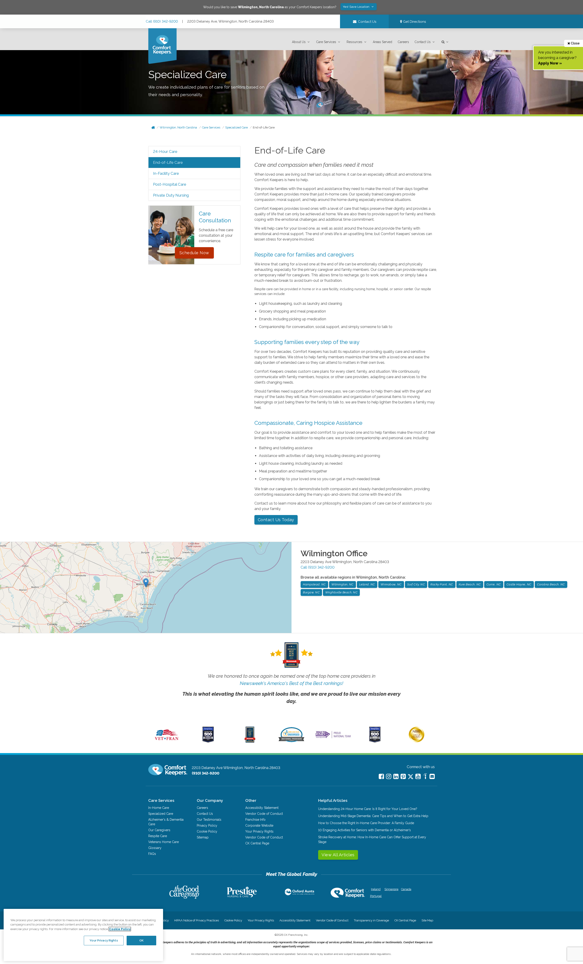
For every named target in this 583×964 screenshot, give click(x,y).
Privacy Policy (207, 825)
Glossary (154, 848)
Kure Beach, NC (470, 584)
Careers (403, 42)
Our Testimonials (209, 819)
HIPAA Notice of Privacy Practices (196, 920)
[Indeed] (425, 776)
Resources (354, 42)
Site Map (427, 920)
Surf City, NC (416, 584)
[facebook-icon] (381, 776)
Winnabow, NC (391, 584)
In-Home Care (158, 808)
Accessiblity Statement (262, 808)
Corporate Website (259, 825)
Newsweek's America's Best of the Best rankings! (291, 683)
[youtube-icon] (418, 776)
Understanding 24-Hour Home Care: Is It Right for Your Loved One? (367, 809)
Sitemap (203, 837)
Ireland (376, 889)
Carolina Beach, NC (551, 584)
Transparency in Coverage (371, 920)
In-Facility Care (166, 173)
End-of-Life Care (264, 127)
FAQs (152, 854)
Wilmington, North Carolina (178, 127)
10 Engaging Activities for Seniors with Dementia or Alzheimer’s (364, 830)
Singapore (390, 889)
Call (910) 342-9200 (162, 21)
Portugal (376, 896)
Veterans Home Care (163, 842)
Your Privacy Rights (259, 831)
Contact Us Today (276, 519)
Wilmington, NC (342, 584)
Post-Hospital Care (169, 184)
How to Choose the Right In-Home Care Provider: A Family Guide (366, 823)
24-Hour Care (165, 151)
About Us (299, 42)
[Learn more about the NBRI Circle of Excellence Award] (416, 741)
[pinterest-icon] (403, 776)
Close (575, 43)
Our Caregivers (159, 830)
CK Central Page (257, 843)
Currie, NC (493, 584)
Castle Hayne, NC (519, 584)
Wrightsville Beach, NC (341, 592)
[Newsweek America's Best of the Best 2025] (250, 741)
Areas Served (382, 42)
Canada (406, 889)
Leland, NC (367, 584)
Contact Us (422, 42)
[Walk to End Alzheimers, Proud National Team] (333, 738)
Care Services (326, 42)
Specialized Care (236, 127)
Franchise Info (255, 819)
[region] (83, 935)
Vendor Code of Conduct (264, 813)
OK (141, 940)
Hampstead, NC (314, 584)
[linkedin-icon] (396, 776)
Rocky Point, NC (441, 584)
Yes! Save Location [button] (357, 6)
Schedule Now (194, 252)
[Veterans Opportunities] (166, 741)
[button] (301, 42)
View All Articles (338, 854)
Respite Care (157, 836)
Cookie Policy (207, 831)
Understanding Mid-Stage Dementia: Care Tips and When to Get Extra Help (373, 816)
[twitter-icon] (410, 776)
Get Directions (414, 22)
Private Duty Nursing (171, 195)
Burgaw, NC (311, 592)
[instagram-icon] (388, 776)
